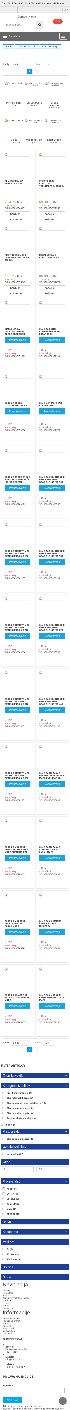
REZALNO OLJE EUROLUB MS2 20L (49, 256)
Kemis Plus (15, 1204)
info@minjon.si (12, 1359)
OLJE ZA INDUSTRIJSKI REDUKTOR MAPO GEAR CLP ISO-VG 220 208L (17, 629)
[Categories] (5, 36)
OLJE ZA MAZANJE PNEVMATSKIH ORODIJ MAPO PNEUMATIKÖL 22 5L (17, 851)
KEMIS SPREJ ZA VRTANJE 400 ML (14, 182)
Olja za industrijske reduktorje (26, 1103)
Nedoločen (15, 1154)
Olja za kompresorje (20, 1108)
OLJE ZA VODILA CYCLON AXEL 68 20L (16, 404)
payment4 (39, 1408)
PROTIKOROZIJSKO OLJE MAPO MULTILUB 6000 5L (17, 257)
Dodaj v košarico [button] (16, 215)
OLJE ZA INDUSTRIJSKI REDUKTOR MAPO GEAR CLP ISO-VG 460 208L (52, 703)
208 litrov (14, 1259)
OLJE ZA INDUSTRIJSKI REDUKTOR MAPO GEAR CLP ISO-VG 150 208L (17, 555)
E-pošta (8, 1385)
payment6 (60, 1408)
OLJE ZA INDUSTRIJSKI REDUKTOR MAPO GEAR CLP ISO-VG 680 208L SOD (17, 777)
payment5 (49, 1408)
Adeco (12, 1189)
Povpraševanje (17, 339)
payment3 (28, 1408)
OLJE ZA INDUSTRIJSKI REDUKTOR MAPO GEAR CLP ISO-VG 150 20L (52, 555)
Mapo (12, 1209)
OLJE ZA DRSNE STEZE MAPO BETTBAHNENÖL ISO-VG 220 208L (17, 479)
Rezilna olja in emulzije (21, 1118)
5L (10, 1249)
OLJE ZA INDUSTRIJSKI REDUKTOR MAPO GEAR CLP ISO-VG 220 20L (52, 629)
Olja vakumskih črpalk (20, 1098)
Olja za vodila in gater (20, 1113)
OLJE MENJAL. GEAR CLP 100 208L (50, 404)
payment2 (18, 1408)
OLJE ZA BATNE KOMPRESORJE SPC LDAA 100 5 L (50, 331)
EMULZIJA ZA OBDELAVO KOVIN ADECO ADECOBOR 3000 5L (15, 333)
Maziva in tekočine (27, 46)
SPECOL (13, 1214)
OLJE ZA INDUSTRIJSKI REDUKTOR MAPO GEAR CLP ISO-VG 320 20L (17, 703)
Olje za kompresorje (20, 1139)
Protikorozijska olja (19, 1093)
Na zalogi (9, 1125)
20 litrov (13, 1254)
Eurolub (13, 1199)
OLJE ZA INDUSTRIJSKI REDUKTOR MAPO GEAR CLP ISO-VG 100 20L (52, 481)
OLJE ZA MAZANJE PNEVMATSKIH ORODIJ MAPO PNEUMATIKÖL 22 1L (51, 777)
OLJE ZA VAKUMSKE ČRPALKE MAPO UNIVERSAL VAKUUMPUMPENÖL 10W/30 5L (50, 926)
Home (8, 46)
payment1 (8, 1408)
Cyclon (12, 1194)
